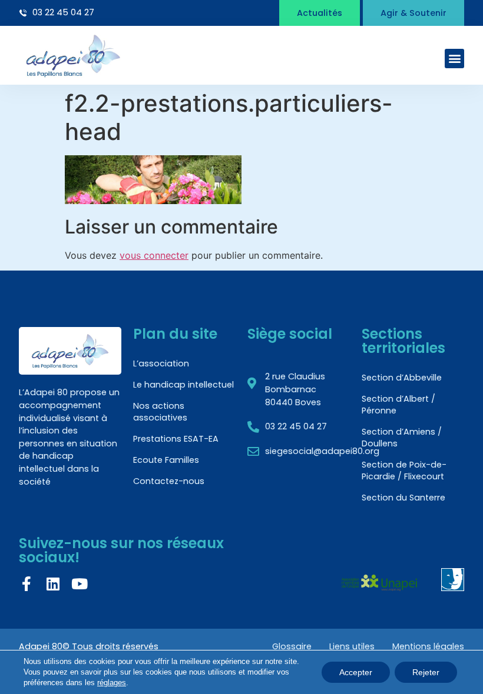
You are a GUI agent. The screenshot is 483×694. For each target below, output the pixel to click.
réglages (111, 682)
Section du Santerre (403, 497)
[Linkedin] (52, 583)
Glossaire (292, 646)
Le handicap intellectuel (183, 385)
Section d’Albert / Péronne (398, 404)
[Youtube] (79, 583)
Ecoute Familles (166, 460)
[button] (454, 58)
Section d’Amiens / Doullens (402, 437)
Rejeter (425, 672)
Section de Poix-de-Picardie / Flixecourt (404, 470)
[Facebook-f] (26, 583)
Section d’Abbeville (402, 377)
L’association (161, 363)
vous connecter (154, 255)
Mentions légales (428, 646)
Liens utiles (352, 646)
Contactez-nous (168, 481)
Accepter (355, 672)
